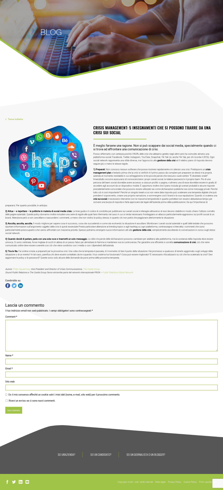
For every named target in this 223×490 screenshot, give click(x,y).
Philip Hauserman (21, 269)
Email (9, 368)
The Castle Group (91, 269)
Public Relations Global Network (118, 272)
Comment (11, 316)
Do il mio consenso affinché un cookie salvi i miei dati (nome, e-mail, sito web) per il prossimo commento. (64, 394)
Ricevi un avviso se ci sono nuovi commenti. (31, 400)
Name (9, 355)
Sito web (10, 381)
